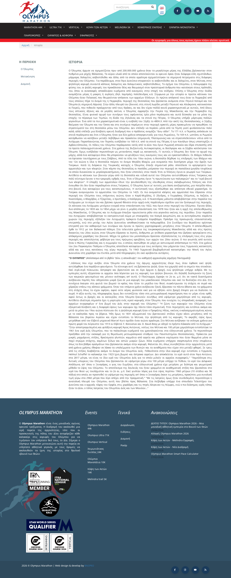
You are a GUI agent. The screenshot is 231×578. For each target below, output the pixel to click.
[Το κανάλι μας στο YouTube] (198, 11)
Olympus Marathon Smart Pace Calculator (175, 453)
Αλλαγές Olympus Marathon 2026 (170, 433)
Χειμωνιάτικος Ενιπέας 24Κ (96, 450)
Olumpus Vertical (97, 442)
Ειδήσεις (125, 431)
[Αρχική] (36, 11)
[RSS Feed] (208, 11)
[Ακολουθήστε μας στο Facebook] (177, 11)
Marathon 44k (32, 28)
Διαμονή (25, 83)
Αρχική (25, 45)
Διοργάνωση (127, 425)
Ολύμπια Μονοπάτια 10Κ (96, 460)
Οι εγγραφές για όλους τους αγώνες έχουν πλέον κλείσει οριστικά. (183, 40)
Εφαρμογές (86, 36)
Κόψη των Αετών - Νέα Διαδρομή (169, 447)
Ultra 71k (54, 28)
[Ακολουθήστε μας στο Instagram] (188, 11)
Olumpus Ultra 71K (98, 435)
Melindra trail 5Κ (97, 479)
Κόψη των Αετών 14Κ (97, 470)
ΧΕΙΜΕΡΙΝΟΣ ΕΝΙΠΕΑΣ (148, 28)
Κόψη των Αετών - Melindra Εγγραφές (172, 440)
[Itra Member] (40, 480)
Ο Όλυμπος (27, 69)
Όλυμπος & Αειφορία (59, 36)
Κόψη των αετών (96, 28)
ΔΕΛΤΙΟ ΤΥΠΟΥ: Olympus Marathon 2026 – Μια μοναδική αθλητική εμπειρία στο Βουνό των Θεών (179, 425)
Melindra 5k (121, 28)
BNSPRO (89, 565)
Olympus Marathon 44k (99, 426)
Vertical (72, 28)
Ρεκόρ (124, 445)
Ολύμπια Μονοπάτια (181, 28)
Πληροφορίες (31, 36)
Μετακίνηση (28, 76)
